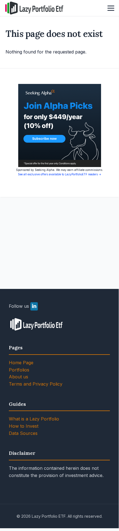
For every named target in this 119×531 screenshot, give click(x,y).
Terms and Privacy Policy (35, 384)
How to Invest (23, 426)
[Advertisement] (59, 236)
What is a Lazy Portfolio (34, 419)
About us (18, 376)
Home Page (21, 362)
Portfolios (19, 370)
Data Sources (23, 433)
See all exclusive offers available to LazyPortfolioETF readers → (59, 174)
